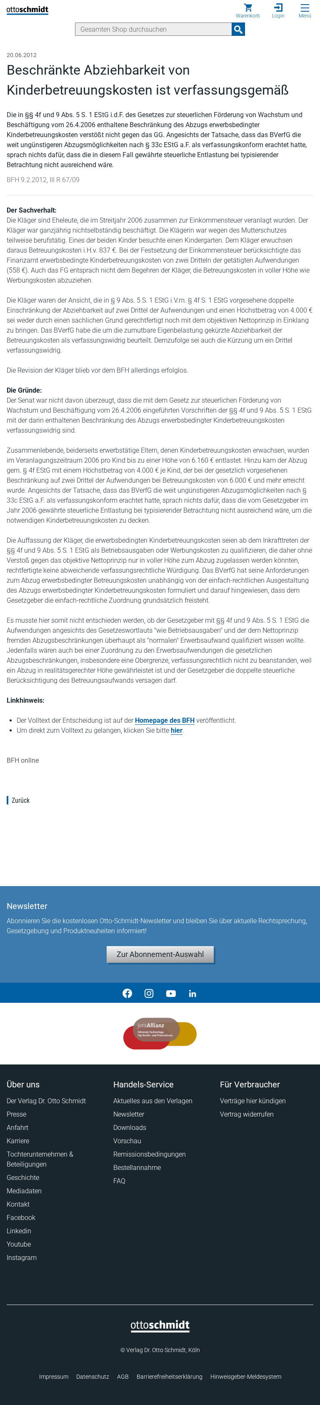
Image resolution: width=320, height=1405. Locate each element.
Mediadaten (24, 1191)
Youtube (19, 1244)
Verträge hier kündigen (253, 1101)
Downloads (129, 1128)
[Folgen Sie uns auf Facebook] (128, 993)
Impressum (53, 1376)
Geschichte (23, 1178)
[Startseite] (160, 1330)
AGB (123, 1376)
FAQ (119, 1181)
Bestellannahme (137, 1168)
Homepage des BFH (165, 720)
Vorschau (127, 1141)
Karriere (18, 1141)
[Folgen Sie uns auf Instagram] (149, 993)
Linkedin (19, 1231)
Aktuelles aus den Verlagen (152, 1101)
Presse (16, 1114)
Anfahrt (17, 1128)
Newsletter (128, 1114)
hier (176, 730)
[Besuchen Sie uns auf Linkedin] (192, 993)
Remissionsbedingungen (149, 1154)
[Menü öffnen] (305, 8)
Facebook (21, 1218)
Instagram (22, 1258)
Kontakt (18, 1204)
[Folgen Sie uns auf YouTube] (171, 993)
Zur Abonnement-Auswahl (160, 954)
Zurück (21, 800)
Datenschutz (92, 1376)
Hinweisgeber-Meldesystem (245, 1376)
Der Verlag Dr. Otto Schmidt (46, 1101)
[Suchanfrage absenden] (238, 29)
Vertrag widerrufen (247, 1114)
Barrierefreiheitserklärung (169, 1376)
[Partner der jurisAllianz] (160, 1033)
